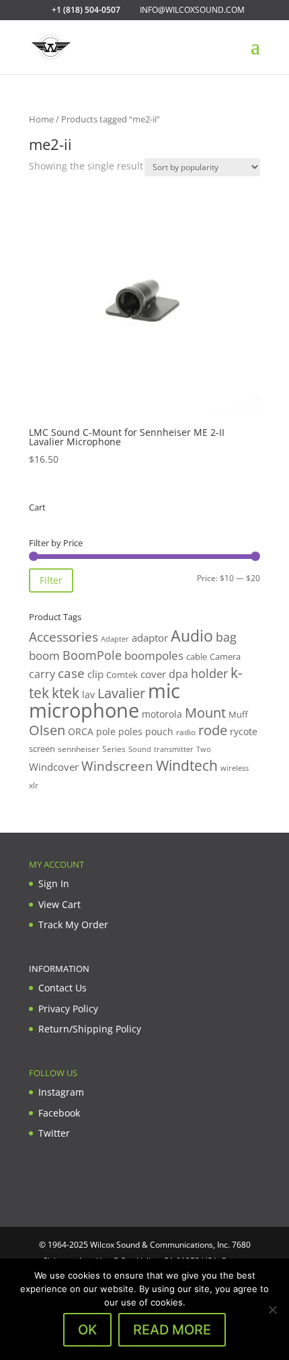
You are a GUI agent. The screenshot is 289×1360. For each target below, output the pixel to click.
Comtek (122, 675)
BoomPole (92, 654)
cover (153, 674)
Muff (238, 714)
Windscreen (117, 766)
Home (41, 119)
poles (130, 731)
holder (209, 673)
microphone (84, 710)
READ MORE (172, 1330)
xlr (33, 785)
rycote (243, 731)
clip (95, 674)
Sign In (53, 883)
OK (87, 1330)
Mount (205, 712)
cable (196, 656)
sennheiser (78, 748)
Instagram (61, 1092)
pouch (159, 731)
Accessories (63, 637)
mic (164, 690)
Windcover (54, 766)
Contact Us (62, 987)
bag (226, 637)
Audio (192, 635)
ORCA (80, 731)
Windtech (187, 765)
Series (114, 749)
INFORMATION (59, 968)
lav (88, 694)
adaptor (150, 637)
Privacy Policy (68, 1008)
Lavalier (121, 693)
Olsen (47, 729)
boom (44, 655)
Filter (51, 580)
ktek (65, 692)
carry (42, 674)
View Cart (59, 904)
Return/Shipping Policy (89, 1028)
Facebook (59, 1112)
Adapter (115, 639)
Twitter (54, 1133)
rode (212, 730)
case (71, 673)
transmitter (174, 749)
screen (42, 749)
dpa (178, 674)
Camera (225, 656)
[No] (272, 1309)
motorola (162, 714)
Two (203, 749)
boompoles (153, 655)
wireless (234, 768)
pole (106, 731)
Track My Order (73, 924)
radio (186, 732)
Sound (139, 749)
